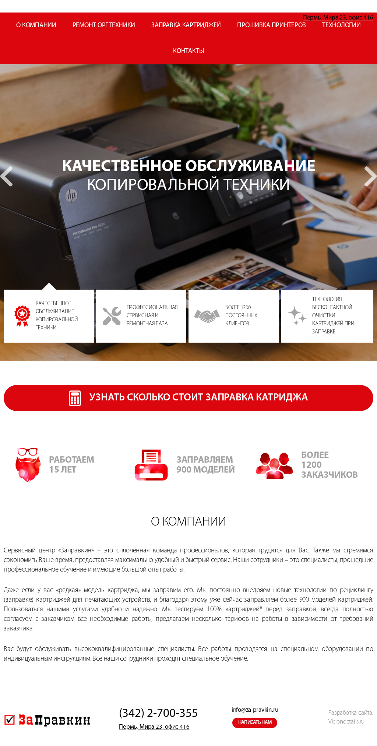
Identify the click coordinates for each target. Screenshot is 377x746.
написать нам (255, 722)
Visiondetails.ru (346, 722)
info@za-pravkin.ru (255, 710)
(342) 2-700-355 (158, 714)
